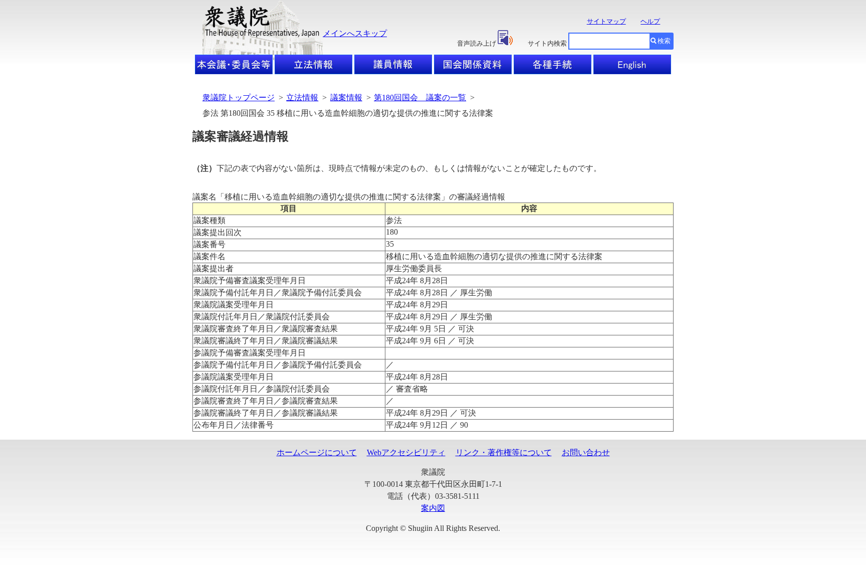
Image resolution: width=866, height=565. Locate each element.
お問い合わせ (586, 452)
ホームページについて (317, 452)
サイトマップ (606, 21)
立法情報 (302, 97)
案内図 (433, 508)
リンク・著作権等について (504, 452)
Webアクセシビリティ (406, 452)
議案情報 (346, 97)
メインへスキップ (355, 33)
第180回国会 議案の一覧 (420, 97)
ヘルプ (650, 21)
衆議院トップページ (238, 97)
